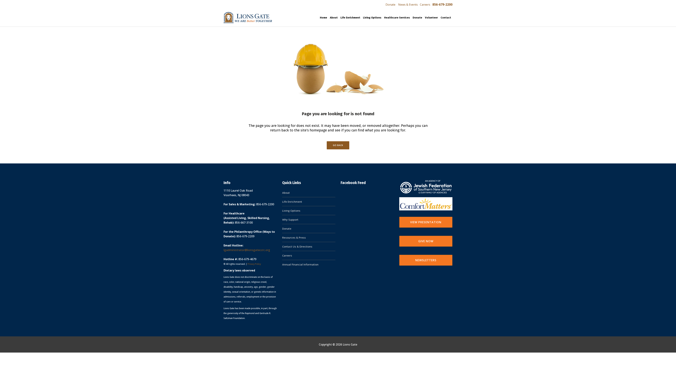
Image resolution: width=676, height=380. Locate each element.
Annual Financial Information (300, 264)
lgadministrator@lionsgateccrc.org (247, 250)
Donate (390, 5)
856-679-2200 (442, 4)
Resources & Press (294, 237)
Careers (425, 5)
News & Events (408, 5)
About (286, 192)
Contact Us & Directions (297, 246)
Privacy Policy (254, 263)
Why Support (290, 219)
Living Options (291, 210)
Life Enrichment (292, 201)
